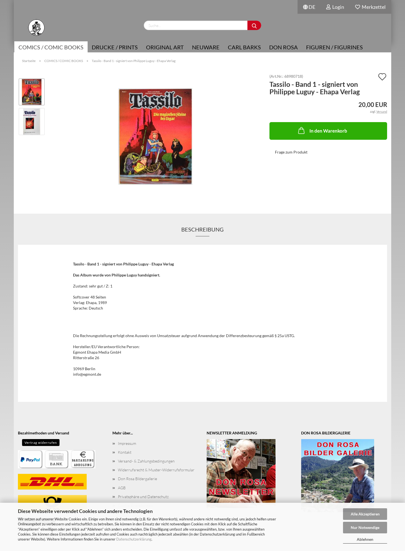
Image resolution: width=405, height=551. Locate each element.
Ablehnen (365, 539)
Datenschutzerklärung (134, 539)
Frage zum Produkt (291, 152)
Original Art (165, 47)
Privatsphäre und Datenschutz (143, 496)
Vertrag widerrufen (41, 442)
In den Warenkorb (328, 131)
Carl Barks (244, 47)
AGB (122, 487)
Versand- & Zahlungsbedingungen (146, 461)
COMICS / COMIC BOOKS (50, 47)
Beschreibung (202, 229)
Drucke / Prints (115, 47)
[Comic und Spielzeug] (36, 27)
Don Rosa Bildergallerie (137, 478)
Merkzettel (373, 7)
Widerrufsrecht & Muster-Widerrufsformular (156, 469)
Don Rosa (283, 47)
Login (337, 7)
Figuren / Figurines (334, 47)
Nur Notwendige (365, 527)
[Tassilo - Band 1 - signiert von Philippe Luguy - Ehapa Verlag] (155, 136)
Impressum (127, 443)
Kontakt (124, 452)
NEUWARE (206, 47)
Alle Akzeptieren (365, 514)
